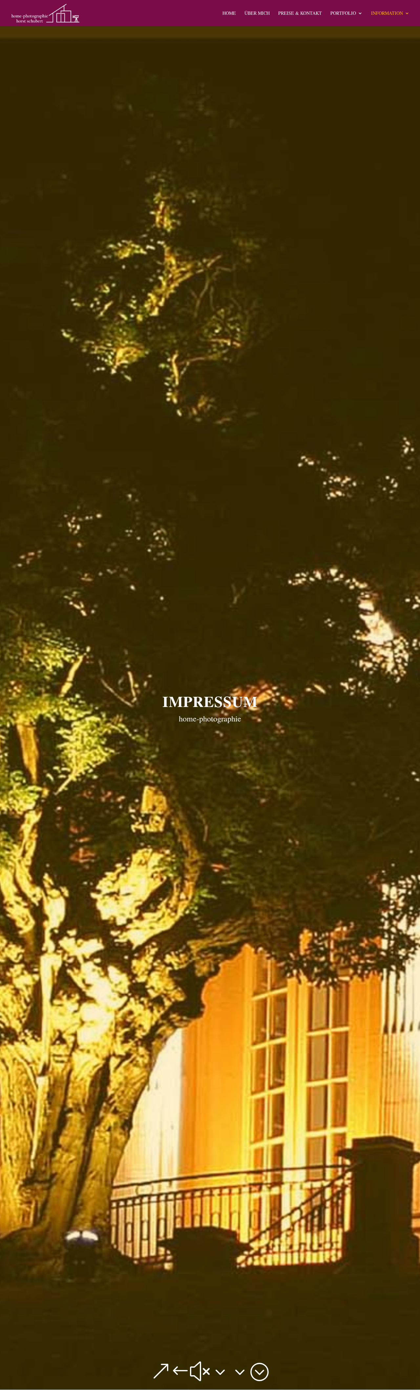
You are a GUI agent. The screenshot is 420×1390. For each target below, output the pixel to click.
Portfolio (343, 13)
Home (229, 13)
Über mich (257, 13)
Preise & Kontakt (300, 13)
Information (387, 13)
